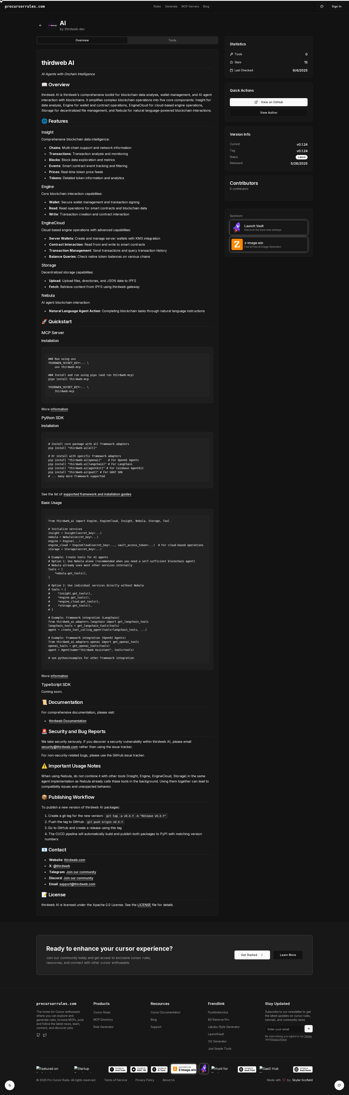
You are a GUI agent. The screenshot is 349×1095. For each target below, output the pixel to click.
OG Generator (217, 1041)
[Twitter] (45, 1035)
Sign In (337, 6)
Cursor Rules (102, 1012)
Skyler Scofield (302, 1080)
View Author (268, 112)
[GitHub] (38, 1035)
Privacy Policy (278, 1039)
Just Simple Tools (219, 1048)
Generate (171, 6)
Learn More (288, 955)
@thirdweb (61, 866)
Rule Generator (104, 1027)
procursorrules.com (56, 1003)
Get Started (249, 955)
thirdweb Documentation (67, 721)
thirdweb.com (74, 860)
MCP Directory (103, 1019)
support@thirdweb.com (77, 884)
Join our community (81, 872)
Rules (157, 6)
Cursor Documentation (165, 1012)
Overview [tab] (82, 40)
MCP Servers (190, 6)
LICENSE (144, 905)
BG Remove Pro (218, 1019)
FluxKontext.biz (218, 1012)
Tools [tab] (172, 40)
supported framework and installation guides (97, 494)
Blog (206, 6)
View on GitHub (272, 102)
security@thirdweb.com (59, 747)
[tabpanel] (127, 482)
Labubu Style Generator (224, 1027)
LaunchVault (216, 1034)
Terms (308, 1036)
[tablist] (127, 40)
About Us (169, 1080)
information (59, 409)
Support (156, 1027)
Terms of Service (115, 1080)
